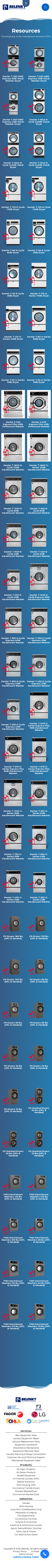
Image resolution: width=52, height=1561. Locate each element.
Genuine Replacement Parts (26, 1441)
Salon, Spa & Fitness (26, 1531)
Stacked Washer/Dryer (26, 1491)
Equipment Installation (26, 1445)
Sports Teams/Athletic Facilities (26, 1528)
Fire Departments (26, 1516)
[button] (45, 7)
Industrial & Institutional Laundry (26, 1525)
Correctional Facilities (26, 1519)
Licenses (35, 1551)
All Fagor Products (26, 1469)
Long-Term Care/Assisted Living (26, 1509)
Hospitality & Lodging (26, 1512)
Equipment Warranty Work (26, 1451)
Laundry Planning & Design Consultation (26, 1454)
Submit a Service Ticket (26, 1557)
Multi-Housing (26, 1506)
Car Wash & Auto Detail (26, 1534)
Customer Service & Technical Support (26, 1457)
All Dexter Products (26, 1472)
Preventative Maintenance (26, 1448)
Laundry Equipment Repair (26, 1438)
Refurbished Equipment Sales (26, 1460)
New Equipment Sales (26, 1435)
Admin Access (26, 1554)
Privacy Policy (20, 1551)
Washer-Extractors (26, 1482)
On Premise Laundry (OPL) (26, 1478)
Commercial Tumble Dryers (26, 1488)
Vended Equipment (26, 1475)
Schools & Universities (26, 1522)
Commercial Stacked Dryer (26, 1494)
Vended (26, 1503)
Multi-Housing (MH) (26, 1485)
